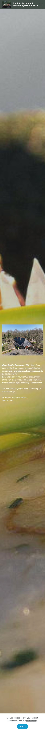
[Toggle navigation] (41, 4)
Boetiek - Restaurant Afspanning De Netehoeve (25, 4)
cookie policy (31, 721)
